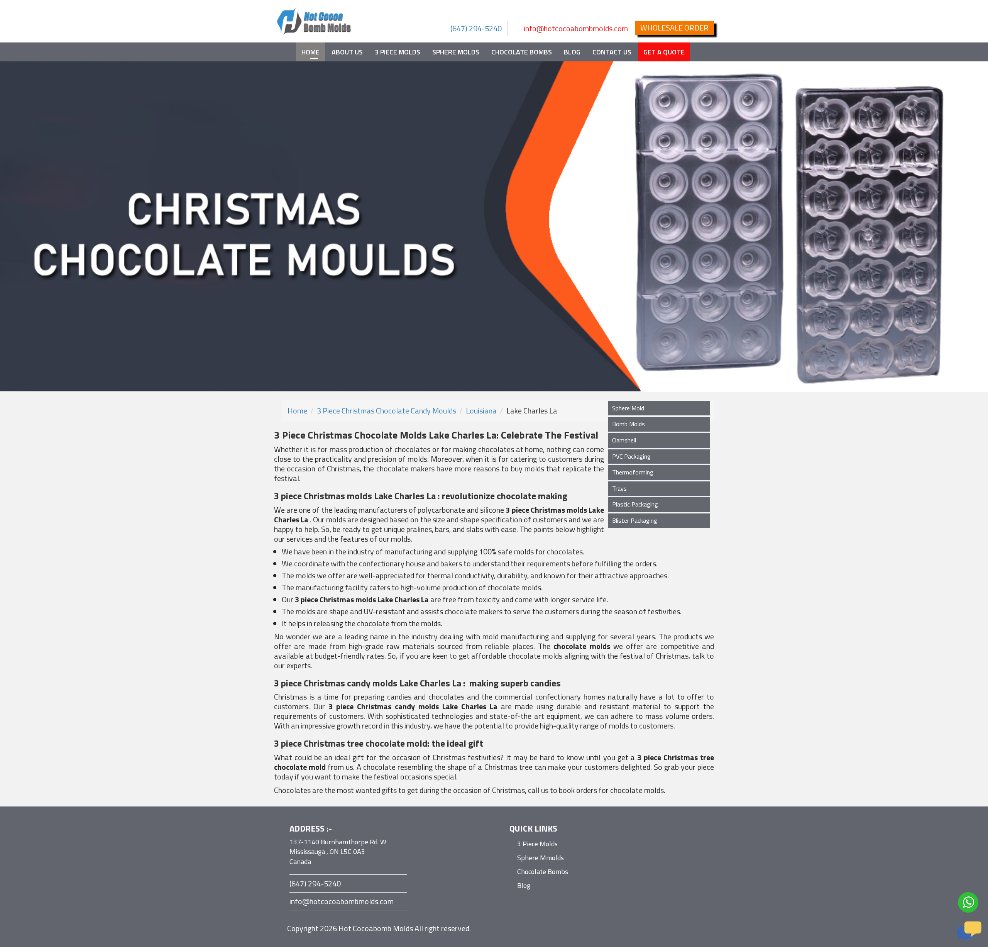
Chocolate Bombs (521, 52)
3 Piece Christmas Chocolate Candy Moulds (386, 411)
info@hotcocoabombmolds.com (576, 28)
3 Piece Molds (397, 52)
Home (310, 52)
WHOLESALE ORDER (674, 28)
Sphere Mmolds (540, 857)
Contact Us (611, 52)
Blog (572, 52)
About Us (347, 52)
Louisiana (481, 411)
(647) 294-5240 (476, 28)
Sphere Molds (455, 52)
